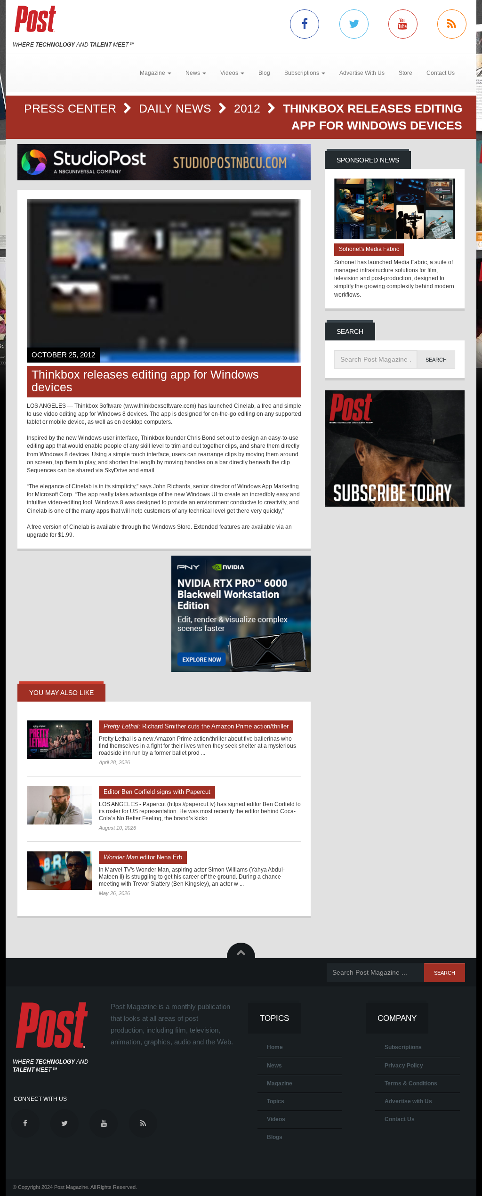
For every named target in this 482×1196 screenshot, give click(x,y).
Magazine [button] (153, 73)
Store (405, 73)
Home (275, 1047)
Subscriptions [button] (302, 73)
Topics (275, 1101)
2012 (249, 108)
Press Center (72, 108)
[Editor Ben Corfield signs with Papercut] (59, 805)
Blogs (274, 1137)
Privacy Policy (404, 1065)
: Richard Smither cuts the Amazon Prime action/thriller (196, 726)
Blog (264, 73)
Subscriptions (403, 1047)
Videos (276, 1119)
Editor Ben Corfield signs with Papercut (157, 791)
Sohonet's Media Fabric (369, 249)
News (274, 1065)
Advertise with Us (408, 1101)
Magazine (279, 1083)
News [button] (193, 73)
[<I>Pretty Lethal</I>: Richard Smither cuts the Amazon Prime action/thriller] (59, 739)
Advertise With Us (362, 73)
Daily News (177, 108)
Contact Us (440, 73)
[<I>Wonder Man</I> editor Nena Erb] (59, 870)
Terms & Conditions (411, 1083)
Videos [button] (230, 73)
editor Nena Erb (143, 857)
